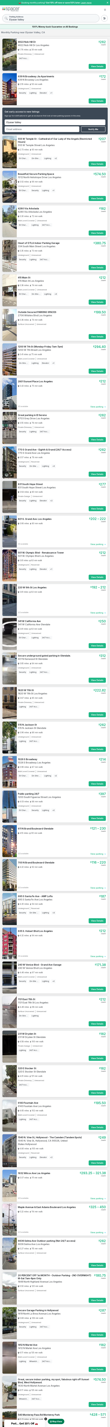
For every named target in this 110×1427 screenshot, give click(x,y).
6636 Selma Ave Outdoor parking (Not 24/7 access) (46, 1240)
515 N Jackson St (27, 724)
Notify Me (93, 129)
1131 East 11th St (26, 999)
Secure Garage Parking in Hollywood (38, 1310)
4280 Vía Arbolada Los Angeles (35, 211)
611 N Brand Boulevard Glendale (35, 828)
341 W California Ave (29, 621)
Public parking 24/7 (28, 793)
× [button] (107, 2)
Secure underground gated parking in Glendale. (44, 655)
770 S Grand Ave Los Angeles (34, 452)
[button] (24, 1423)
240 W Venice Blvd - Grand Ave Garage (39, 964)
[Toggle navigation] (105, 10)
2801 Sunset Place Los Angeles (35, 381)
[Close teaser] (45, 1419)
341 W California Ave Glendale (34, 624)
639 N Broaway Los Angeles (33, 79)
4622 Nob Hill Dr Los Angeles (33, 45)
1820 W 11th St (26, 690)
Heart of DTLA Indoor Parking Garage (39, 243)
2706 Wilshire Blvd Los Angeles (35, 315)
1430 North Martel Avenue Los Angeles (39, 1385)
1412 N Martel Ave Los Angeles (34, 1348)
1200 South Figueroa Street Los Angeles (39, 797)
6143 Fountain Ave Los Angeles (34, 1106)
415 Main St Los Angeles (31, 280)
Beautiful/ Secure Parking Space (36, 174)
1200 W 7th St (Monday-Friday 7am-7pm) (40, 346)
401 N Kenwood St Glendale (33, 659)
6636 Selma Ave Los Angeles (33, 1244)
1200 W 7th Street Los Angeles (34, 349)
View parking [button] (96, 406)
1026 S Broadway (27, 759)
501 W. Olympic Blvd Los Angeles (36, 556)
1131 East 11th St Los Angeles (33, 1002)
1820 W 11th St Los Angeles (32, 693)
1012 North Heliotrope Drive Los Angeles (39, 177)
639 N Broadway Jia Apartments (36, 76)
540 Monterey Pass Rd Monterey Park (39, 1414)
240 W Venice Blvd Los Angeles (35, 968)
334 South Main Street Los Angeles (36, 246)
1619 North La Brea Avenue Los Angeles (39, 1313)
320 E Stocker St (27, 1068)
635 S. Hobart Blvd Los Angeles (35, 931)
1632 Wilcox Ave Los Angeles (34, 1173)
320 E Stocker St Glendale (32, 1071)
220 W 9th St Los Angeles (32, 587)
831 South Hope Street (30, 484)
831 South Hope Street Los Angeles (36, 487)
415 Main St (24, 277)
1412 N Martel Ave (27, 1344)
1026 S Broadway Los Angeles (34, 762)
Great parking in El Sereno (32, 415)
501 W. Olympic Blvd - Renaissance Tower (41, 552)
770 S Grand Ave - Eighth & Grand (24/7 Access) (44, 449)
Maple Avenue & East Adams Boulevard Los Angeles (47, 1207)
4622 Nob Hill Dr (27, 41)
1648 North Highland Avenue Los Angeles (40, 1281)
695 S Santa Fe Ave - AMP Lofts (35, 896)
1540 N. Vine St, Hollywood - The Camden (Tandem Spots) (50, 1137)
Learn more (86, 2)
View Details (97, 66)
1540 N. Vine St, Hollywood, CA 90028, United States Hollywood (42, 1142)
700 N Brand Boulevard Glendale (36, 862)
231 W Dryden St (27, 1033)
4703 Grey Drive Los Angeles (33, 418)
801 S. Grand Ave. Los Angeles (35, 519)
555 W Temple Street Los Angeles (36, 145)
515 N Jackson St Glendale (32, 728)
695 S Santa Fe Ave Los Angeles (35, 899)
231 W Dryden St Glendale (32, 1037)
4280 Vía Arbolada (28, 208)
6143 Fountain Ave (28, 1102)
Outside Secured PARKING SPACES (37, 312)
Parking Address (16, 17)
